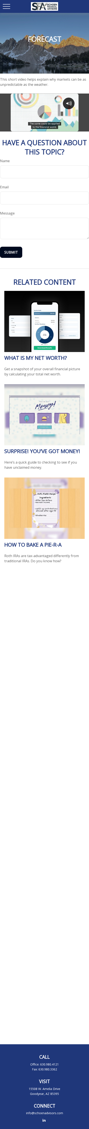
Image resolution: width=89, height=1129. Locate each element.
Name (5, 161)
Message (7, 213)
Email (4, 187)
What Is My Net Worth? (35, 357)
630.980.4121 (49, 1064)
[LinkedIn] (44, 1120)
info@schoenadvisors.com (44, 1113)
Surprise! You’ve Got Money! (42, 451)
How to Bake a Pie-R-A (33, 544)
